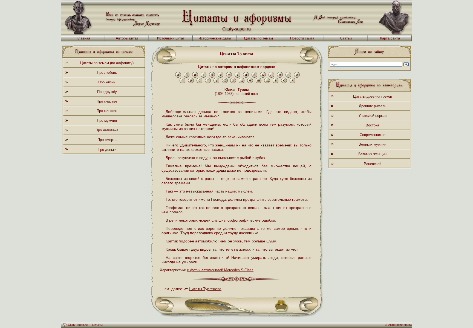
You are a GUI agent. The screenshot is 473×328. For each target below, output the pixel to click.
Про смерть (107, 140)
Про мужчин (107, 120)
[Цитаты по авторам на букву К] (263, 76)
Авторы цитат (127, 38)
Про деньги (107, 150)
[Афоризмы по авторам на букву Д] (212, 76)
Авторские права (400, 324)
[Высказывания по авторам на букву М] (280, 76)
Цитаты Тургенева (205, 289)
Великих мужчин (372, 144)
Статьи (346, 38)
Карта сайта (390, 38)
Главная (83, 38)
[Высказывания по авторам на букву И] (246, 76)
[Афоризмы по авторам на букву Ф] (225, 82)
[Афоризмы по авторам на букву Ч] (250, 82)
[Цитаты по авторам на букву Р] (191, 82)
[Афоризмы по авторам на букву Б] (186, 76)
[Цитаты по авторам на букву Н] (288, 76)
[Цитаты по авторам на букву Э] (275, 82)
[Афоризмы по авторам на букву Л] (271, 76)
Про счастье (107, 101)
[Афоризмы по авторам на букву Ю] (284, 82)
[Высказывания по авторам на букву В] (195, 76)
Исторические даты (214, 38)
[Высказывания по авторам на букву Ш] (258, 82)
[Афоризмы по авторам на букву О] (297, 76)
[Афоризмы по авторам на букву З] (237, 76)
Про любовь (107, 72)
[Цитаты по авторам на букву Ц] (241, 82)
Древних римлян (372, 106)
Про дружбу (107, 92)
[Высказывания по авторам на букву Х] (233, 82)
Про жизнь (107, 82)
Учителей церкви (373, 116)
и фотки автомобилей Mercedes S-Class (220, 270)
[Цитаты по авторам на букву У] (216, 82)
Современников (372, 135)
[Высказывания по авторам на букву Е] (220, 76)
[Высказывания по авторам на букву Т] (208, 82)
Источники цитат (170, 38)
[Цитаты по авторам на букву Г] (203, 76)
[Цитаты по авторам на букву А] (178, 76)
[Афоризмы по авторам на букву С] (199, 82)
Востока (372, 125)
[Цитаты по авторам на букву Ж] (229, 76)
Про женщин (107, 111)
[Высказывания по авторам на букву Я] (292, 82)
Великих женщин (372, 154)
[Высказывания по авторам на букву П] (182, 82)
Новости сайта (302, 38)
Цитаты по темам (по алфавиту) (107, 63)
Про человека (107, 130)
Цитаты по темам (258, 38)
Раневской (372, 164)
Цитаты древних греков (372, 96)
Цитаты (97, 324)
